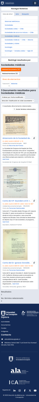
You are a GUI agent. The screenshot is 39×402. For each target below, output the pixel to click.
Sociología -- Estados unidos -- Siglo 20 (19, 51)
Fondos (3, 328)
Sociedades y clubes (12, 43)
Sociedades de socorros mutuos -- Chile (19, 32)
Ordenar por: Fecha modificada (12, 97)
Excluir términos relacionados (26, 109)
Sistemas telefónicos (12, 21)
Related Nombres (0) (10, 74)
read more (6, 159)
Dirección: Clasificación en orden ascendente (17, 101)
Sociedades (9, 25)
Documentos (5, 325)
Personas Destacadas (17, 208)
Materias (14, 84)
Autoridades (5, 322)
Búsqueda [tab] (25, 14)
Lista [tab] (17, 14)
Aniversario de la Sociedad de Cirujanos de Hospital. (17, 138)
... (5, 18)
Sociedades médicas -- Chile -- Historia (19, 40)
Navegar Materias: (19, 8)
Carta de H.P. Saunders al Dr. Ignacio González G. (17, 201)
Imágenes (4, 331)
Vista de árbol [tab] (8, 14)
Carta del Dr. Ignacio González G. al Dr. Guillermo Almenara (17, 263)
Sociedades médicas (12, 36)
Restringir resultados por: (19, 60)
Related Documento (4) (11, 69)
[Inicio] (8, 3)
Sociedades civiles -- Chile (14, 29)
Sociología (8, 47)
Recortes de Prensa (16, 146)
